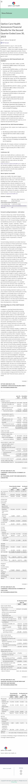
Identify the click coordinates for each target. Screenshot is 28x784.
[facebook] (21, 771)
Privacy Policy (14, 782)
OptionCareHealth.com (12, 193)
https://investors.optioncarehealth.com (10, 163)
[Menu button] (1, 1)
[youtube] (21, 774)
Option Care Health (7, 768)
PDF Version (5, 43)
